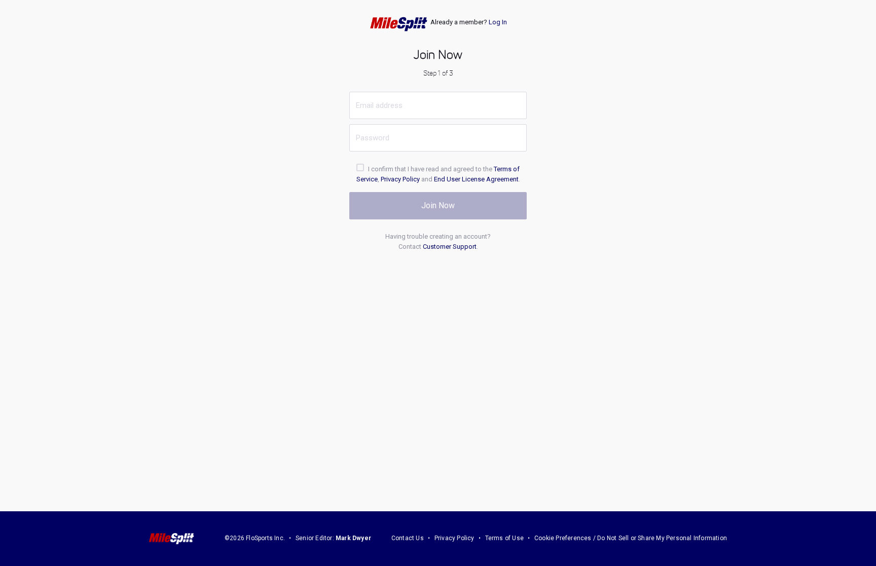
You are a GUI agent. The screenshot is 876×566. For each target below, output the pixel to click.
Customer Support (450, 246)
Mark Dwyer (353, 538)
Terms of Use (504, 538)
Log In (498, 22)
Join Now (438, 205)
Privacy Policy (400, 179)
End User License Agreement (476, 179)
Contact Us (407, 538)
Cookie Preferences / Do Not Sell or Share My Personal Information (630, 538)
